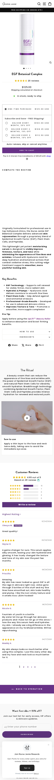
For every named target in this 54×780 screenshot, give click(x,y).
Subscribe (27, 734)
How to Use (27, 332)
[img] (8, 521)
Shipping (15, 90)
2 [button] (23, 667)
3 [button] (28, 667)
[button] (21, 80)
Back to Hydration (29, 689)
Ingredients (27, 337)
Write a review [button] (27, 504)
